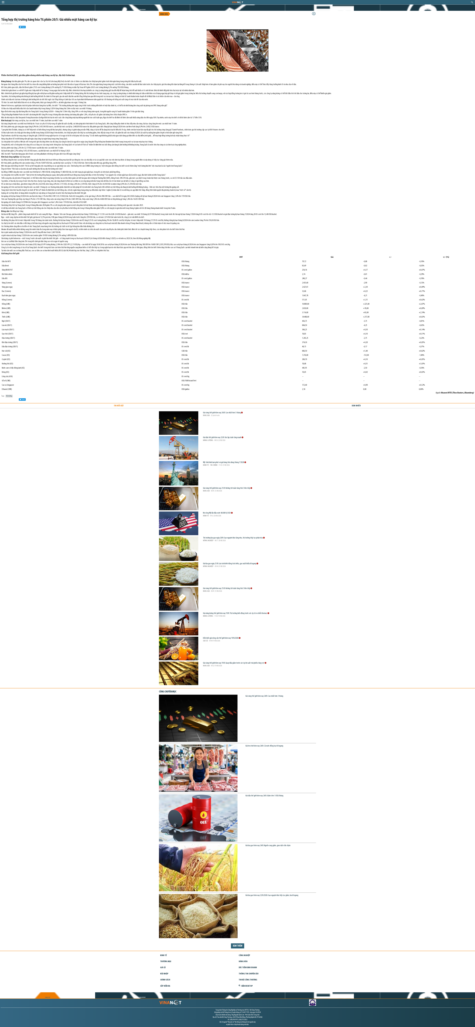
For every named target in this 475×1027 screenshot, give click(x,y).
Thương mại (165, 961)
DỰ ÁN (332, 9)
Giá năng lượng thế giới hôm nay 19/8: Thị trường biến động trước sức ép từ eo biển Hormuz (235, 613)
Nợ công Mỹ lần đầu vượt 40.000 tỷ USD (217, 513)
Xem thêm (237, 946)
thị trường (9, 396)
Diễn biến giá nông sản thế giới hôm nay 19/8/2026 (221, 638)
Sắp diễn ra (165, 986)
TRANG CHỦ (47, 9)
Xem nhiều (356, 406)
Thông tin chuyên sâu (248, 974)
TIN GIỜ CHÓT (142, 9)
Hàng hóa (164, 14)
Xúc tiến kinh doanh (248, 967)
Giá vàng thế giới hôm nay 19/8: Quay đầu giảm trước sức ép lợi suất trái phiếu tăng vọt (234, 663)
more (242, 412)
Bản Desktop (247, 986)
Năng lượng (208, 440)
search (472, 2)
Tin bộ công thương (248, 980)
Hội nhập (164, 974)
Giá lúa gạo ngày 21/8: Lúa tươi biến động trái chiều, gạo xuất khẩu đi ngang (230, 563)
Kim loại (206, 415)
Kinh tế (206, 516)
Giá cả (205, 641)
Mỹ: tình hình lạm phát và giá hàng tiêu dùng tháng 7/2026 (223, 462)
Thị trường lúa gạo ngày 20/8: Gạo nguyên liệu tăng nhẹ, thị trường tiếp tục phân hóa (233, 538)
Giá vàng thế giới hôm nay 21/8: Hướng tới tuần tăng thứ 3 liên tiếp (226, 488)
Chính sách (165, 980)
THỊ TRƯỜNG (237, 9)
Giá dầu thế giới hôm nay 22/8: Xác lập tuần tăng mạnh (222, 437)
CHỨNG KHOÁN (427, 9)
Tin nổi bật (119, 406)
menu (3, 2)
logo (237, 2)
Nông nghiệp (208, 541)
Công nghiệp (244, 955)
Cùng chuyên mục (167, 691)
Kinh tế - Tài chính (210, 465)
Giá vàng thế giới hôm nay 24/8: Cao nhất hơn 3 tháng (222, 413)
